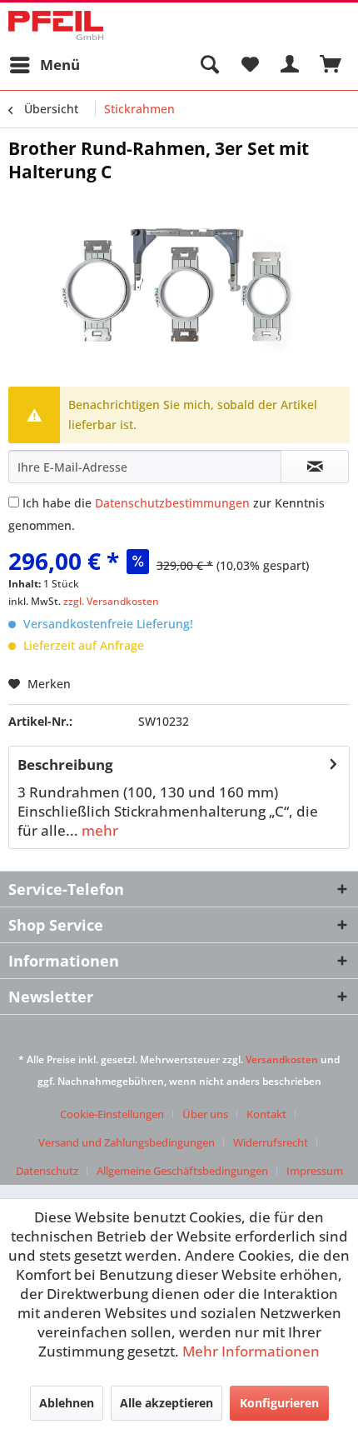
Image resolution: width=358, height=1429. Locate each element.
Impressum (314, 1170)
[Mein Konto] (290, 65)
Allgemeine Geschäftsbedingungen (182, 1170)
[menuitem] (44, 65)
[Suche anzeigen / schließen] (209, 65)
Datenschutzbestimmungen (172, 503)
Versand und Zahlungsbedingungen (126, 1142)
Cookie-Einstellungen (112, 1114)
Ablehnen (66, 1403)
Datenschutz (47, 1170)
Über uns (205, 1114)
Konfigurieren (279, 1403)
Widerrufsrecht (270, 1142)
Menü (60, 64)
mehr (98, 830)
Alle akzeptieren (166, 1403)
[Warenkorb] (331, 65)
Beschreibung (65, 764)
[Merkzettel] (249, 65)
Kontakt (266, 1114)
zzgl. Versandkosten (111, 601)
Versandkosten (282, 1059)
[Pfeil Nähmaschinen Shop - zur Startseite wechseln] (55, 25)
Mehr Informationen (251, 1351)
